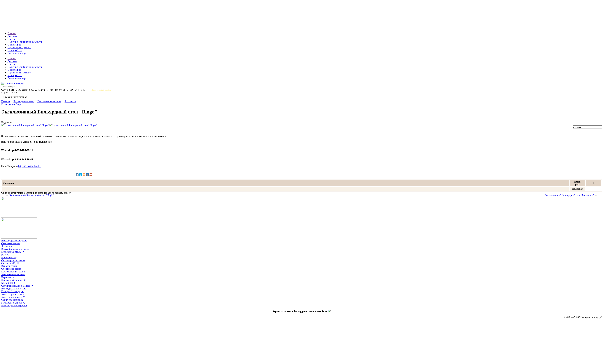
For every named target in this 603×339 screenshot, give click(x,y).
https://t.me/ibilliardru (29, 166)
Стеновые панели (10, 243)
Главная (12, 33)
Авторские (70, 101)
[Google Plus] (91, 174)
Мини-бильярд (9, 257)
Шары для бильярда (11, 288)
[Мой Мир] (87, 174)
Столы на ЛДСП (10, 263)
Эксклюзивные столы (49, 101)
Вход (18, 104)
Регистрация (8, 104)
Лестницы (6, 246)
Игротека (6, 277)
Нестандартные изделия (14, 240)
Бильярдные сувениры (13, 302)
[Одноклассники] (84, 174)
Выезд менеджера (17, 53)
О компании (14, 44)
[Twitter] (80, 174)
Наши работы (15, 50)
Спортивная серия (11, 268)
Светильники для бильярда (15, 285)
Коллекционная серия (13, 271)
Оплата (11, 39)
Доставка (12, 36)
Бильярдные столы (24, 101)
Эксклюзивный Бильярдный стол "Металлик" (569, 195)
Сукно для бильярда (12, 300)
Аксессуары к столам (12, 294)
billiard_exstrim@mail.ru (101, 90)
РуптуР (5, 254)
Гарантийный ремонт (19, 47)
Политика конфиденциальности (25, 41)
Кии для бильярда (10, 291)
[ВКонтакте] (77, 174)
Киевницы (7, 283)
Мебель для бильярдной (14, 305)
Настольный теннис (12, 280)
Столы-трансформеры (13, 260)
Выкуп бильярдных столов (15, 249)
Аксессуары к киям (11, 297)
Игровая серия (9, 266)
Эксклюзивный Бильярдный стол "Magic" (31, 195)
